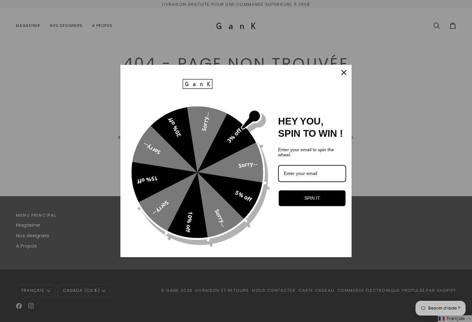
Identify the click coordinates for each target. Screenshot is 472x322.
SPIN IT (312, 198)
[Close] (344, 72)
